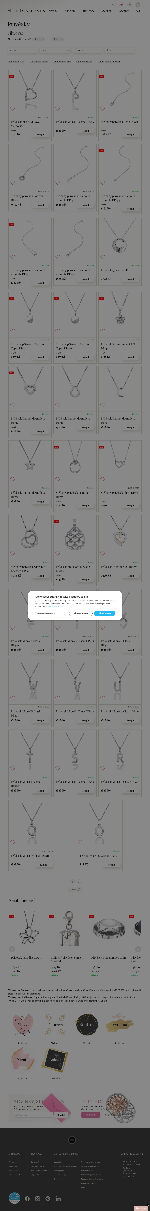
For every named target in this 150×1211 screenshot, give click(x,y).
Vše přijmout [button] (105, 613)
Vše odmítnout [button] (81, 613)
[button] (45, 613)
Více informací (53, 606)
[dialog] (75, 605)
